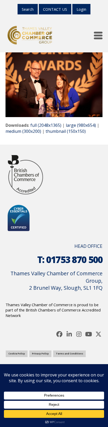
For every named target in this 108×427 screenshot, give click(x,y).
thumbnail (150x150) (66, 131)
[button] (98, 35)
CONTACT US (55, 9)
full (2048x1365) (45, 125)
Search (28, 9)
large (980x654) (81, 125)
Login (81, 9)
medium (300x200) (23, 131)
